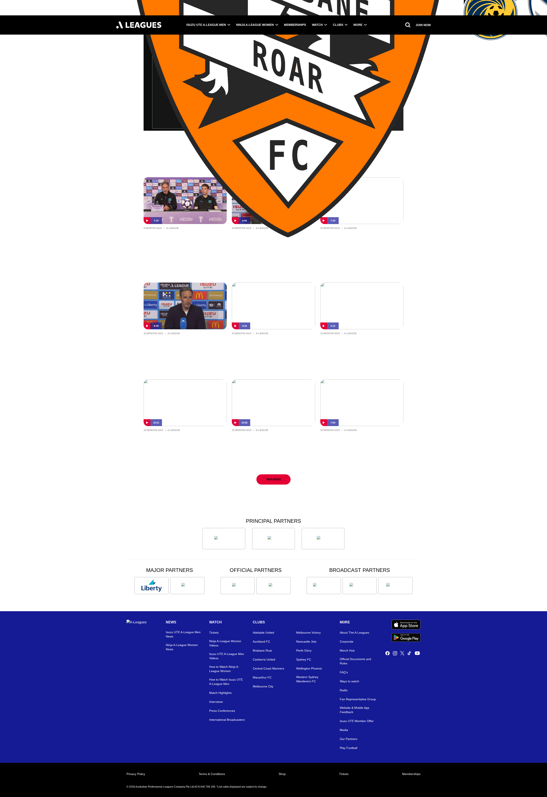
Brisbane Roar (262, 650)
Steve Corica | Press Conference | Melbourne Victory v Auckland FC (360, 440)
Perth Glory (304, 650)
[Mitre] (237, 585)
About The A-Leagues (354, 632)
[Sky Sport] (395, 585)
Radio (344, 690)
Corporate (346, 641)
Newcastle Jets (306, 641)
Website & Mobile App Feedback (354, 710)
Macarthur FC (262, 677)
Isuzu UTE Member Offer (357, 721)
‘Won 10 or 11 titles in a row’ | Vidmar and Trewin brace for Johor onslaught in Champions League (181, 242)
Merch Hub (347, 650)
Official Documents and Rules (355, 661)
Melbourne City (263, 686)
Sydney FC (303, 659)
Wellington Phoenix (309, 668)
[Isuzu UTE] (224, 538)
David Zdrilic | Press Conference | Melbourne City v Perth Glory (360, 238)
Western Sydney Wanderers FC (307, 679)
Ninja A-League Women (255, 24)
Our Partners (348, 739)
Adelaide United (263, 632)
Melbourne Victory (308, 632)
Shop (282, 774)
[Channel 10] (324, 585)
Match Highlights (220, 692)
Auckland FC (261, 641)
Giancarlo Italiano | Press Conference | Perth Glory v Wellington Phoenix (175, 443)
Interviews (216, 701)
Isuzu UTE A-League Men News (183, 634)
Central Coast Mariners (268, 668)
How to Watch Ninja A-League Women (224, 669)
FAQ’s (344, 672)
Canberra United (264, 659)
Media (344, 730)
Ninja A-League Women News (182, 647)
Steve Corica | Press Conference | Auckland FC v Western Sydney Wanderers (272, 346)
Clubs (338, 24)
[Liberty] (151, 585)
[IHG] (273, 585)
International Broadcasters (227, 719)
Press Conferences (222, 710)
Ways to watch (349, 681)
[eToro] (187, 585)
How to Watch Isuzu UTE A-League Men (226, 682)
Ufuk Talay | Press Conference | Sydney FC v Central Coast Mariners (269, 241)
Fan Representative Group (358, 699)
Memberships (295, 24)
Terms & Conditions (212, 774)
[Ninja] (273, 538)
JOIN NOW (423, 25)
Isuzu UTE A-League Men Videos (226, 656)
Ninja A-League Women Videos (225, 643)
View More (273, 479)
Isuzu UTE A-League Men (206, 24)
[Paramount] (359, 585)
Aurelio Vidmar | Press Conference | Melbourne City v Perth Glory (185, 343)
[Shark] (323, 538)
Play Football (348, 748)
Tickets (214, 632)
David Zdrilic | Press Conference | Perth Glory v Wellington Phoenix (272, 440)
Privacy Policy (135, 774)
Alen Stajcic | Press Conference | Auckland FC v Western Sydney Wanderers (359, 346)
